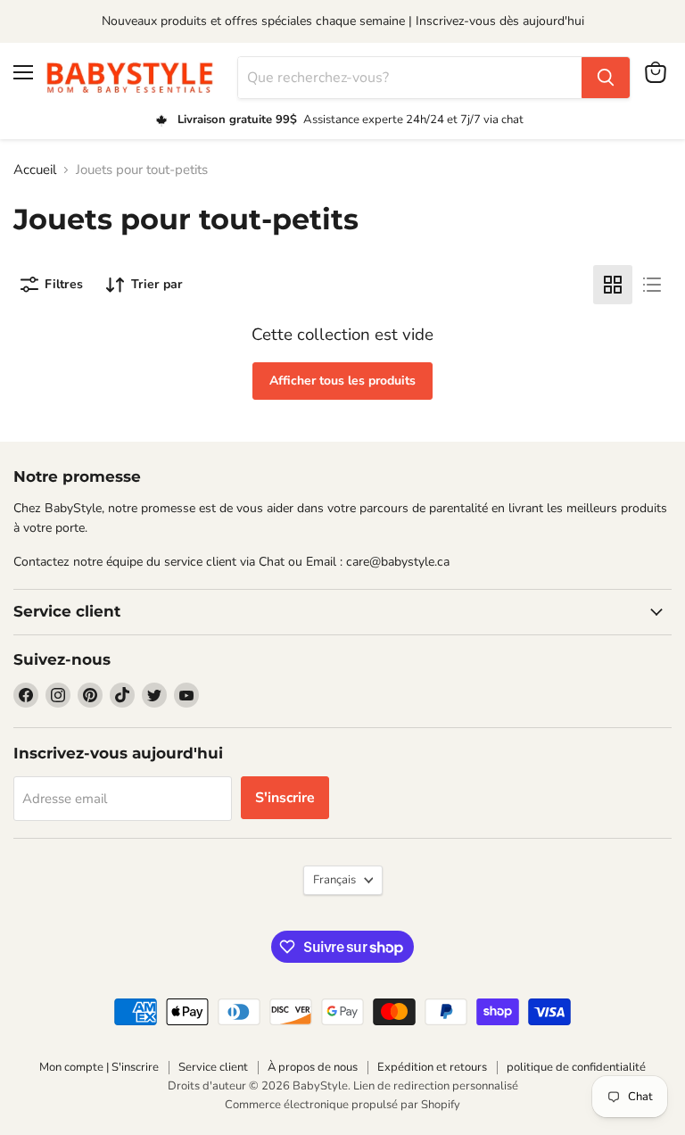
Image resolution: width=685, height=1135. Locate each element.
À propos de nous (313, 1067)
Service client (213, 1067)
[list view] (652, 284)
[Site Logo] (135, 77)
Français (334, 880)
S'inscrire (285, 798)
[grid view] (612, 284)
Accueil (34, 170)
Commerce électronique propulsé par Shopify (342, 1105)
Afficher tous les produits (342, 380)
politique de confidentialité (576, 1067)
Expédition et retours (432, 1067)
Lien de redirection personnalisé (435, 1086)
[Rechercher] (606, 77)
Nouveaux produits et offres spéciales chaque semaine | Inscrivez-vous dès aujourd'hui (343, 20)
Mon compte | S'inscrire (99, 1067)
